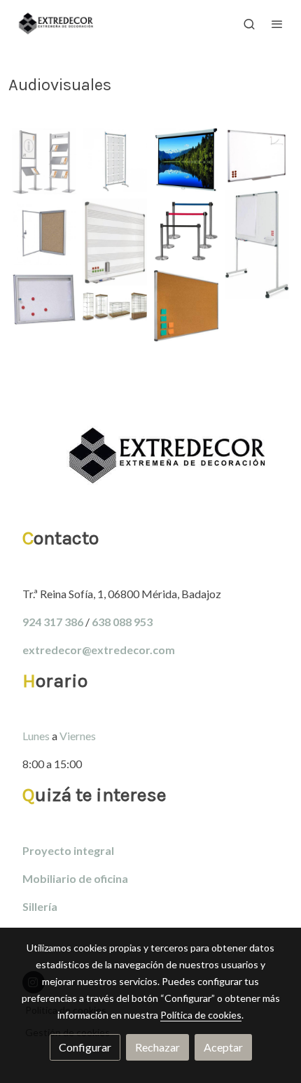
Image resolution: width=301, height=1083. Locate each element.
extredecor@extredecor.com (98, 649)
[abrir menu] (277, 23)
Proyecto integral (68, 850)
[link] (56, 23)
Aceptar (223, 1047)
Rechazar (157, 1047)
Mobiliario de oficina (75, 878)
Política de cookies (200, 1015)
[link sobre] (150, 464)
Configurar (85, 1047)
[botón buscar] (249, 23)
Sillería (39, 906)
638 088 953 (122, 621)
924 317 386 (52, 621)
